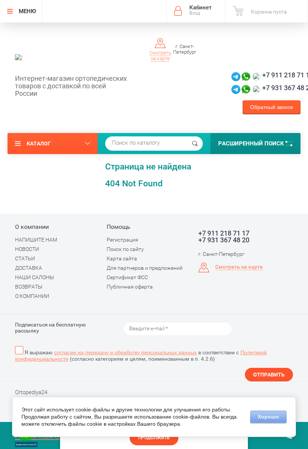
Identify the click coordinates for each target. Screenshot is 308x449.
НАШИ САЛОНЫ (34, 277)
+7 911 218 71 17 (223, 233)
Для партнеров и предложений (145, 268)
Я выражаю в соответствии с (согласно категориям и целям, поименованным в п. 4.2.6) (141, 355)
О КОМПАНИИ (32, 296)
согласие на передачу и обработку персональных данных (125, 352)
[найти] (195, 143)
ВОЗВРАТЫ (28, 287)
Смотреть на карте (160, 55)
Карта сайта (122, 258)
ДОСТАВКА (28, 268)
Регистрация (122, 240)
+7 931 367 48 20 (223, 240)
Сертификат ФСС (127, 277)
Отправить (269, 375)
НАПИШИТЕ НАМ (36, 240)
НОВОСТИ (27, 249)
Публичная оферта (130, 287)
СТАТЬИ (25, 258)
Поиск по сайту (125, 249)
